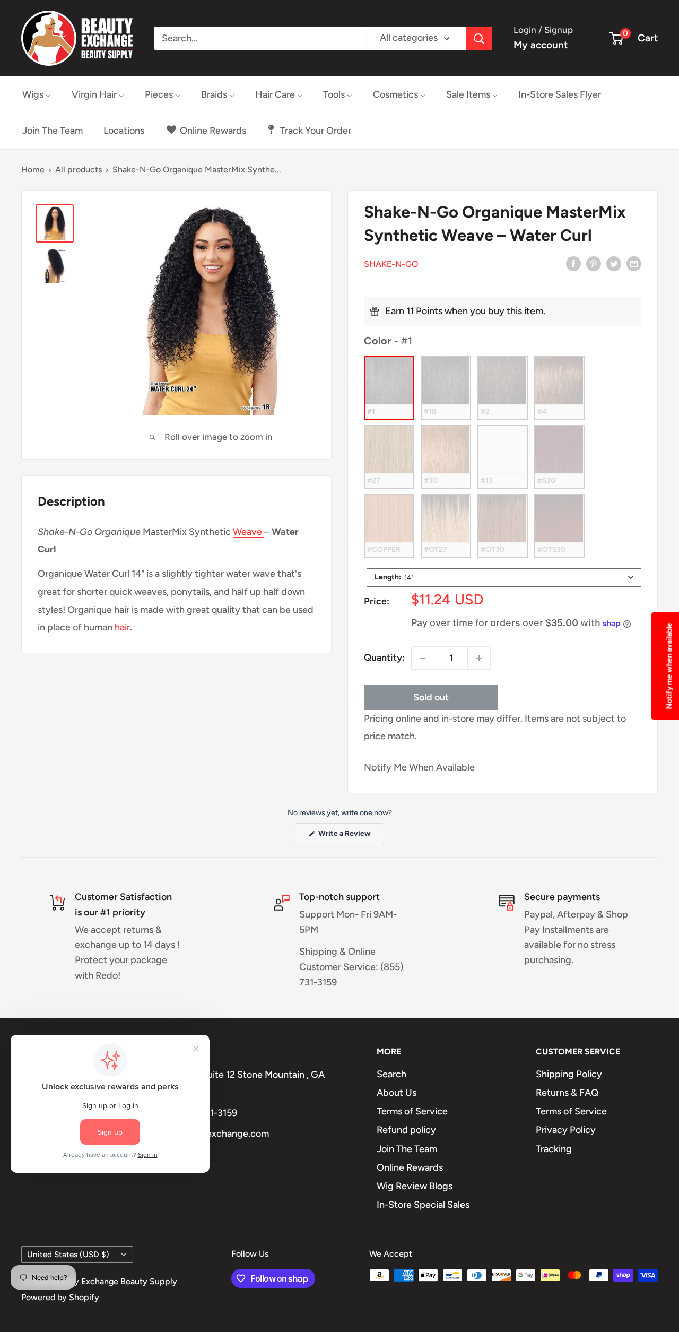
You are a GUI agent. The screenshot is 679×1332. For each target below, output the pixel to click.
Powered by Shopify (60, 1297)
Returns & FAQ (567, 1093)
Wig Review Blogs (414, 1186)
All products (78, 170)
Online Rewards (410, 1167)
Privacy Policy (566, 1130)
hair (122, 627)
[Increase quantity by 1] (479, 658)
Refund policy (406, 1130)
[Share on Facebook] (573, 263)
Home (33, 170)
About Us (396, 1093)
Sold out (431, 697)
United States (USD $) (68, 1254)
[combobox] (504, 577)
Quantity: (384, 657)
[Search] (479, 38)
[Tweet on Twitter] (613, 263)
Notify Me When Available (419, 767)
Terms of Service (412, 1111)
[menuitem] (36, 94)
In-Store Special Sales (423, 1204)
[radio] (389, 388)
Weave (248, 532)
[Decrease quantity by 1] (423, 658)
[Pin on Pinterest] (593, 263)
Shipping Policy (569, 1074)
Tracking (554, 1149)
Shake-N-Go (391, 264)
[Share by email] (633, 263)
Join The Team (407, 1149)
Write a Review (350, 836)
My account (540, 45)
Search (391, 1074)
